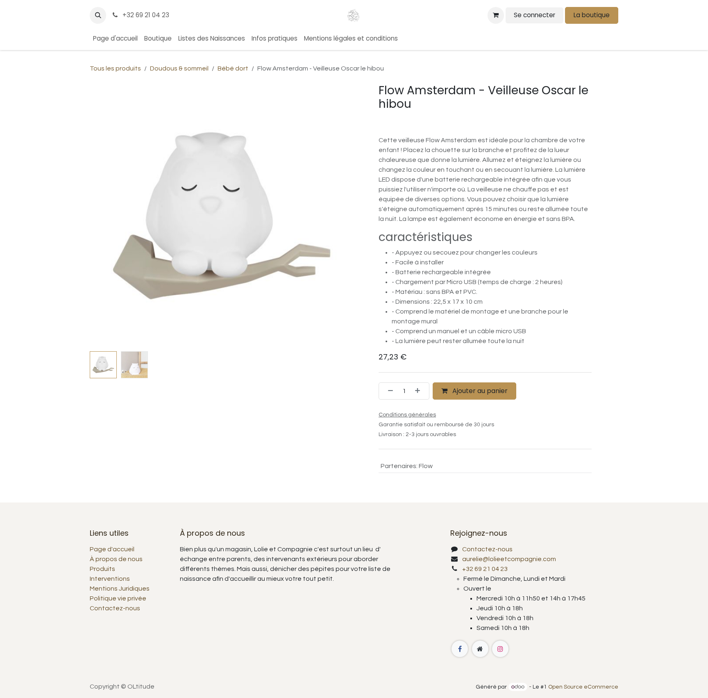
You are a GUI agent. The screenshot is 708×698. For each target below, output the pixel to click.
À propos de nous (116, 559)
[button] (98, 15)
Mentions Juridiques (120, 588)
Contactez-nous (115, 608)
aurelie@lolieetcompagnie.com (509, 559)
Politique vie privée (118, 598)
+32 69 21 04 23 (145, 15)
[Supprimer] (388, 391)
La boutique (592, 15)
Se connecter (534, 15)
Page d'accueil (112, 549)
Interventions (110, 578)
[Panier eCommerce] (496, 15)
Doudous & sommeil (179, 68)
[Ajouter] (420, 391)
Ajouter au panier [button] (479, 391)
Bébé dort (233, 68)
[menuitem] (115, 39)
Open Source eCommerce (583, 687)
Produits (102, 569)
